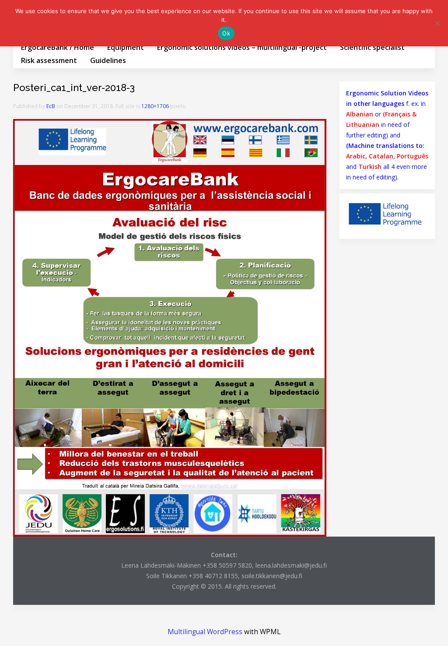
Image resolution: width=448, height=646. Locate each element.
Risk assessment (49, 60)
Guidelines (108, 60)
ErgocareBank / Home (57, 47)
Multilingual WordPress (205, 631)
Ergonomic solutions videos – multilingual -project (242, 47)
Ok (226, 33)
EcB (50, 106)
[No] (437, 23)
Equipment (125, 47)
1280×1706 (155, 106)
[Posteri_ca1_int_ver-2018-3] (169, 327)
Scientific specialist (372, 47)
